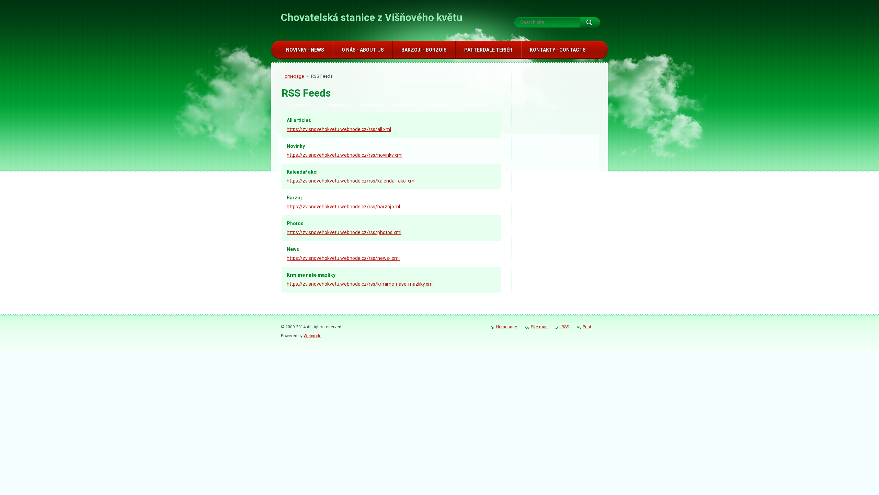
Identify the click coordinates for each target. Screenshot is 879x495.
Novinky (296, 146)
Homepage (293, 76)
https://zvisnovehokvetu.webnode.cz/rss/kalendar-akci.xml (351, 181)
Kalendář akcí (302, 172)
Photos (295, 223)
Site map (539, 326)
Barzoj (294, 197)
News (293, 249)
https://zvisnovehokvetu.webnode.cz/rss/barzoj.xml (343, 206)
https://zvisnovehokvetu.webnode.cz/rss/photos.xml (344, 232)
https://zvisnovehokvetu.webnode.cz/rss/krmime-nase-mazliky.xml (360, 284)
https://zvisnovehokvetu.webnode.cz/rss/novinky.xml (344, 155)
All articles (299, 120)
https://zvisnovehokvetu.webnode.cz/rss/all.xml (339, 129)
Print (587, 326)
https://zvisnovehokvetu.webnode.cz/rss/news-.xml (343, 258)
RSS (565, 326)
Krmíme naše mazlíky (311, 275)
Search (590, 22)
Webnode (312, 335)
